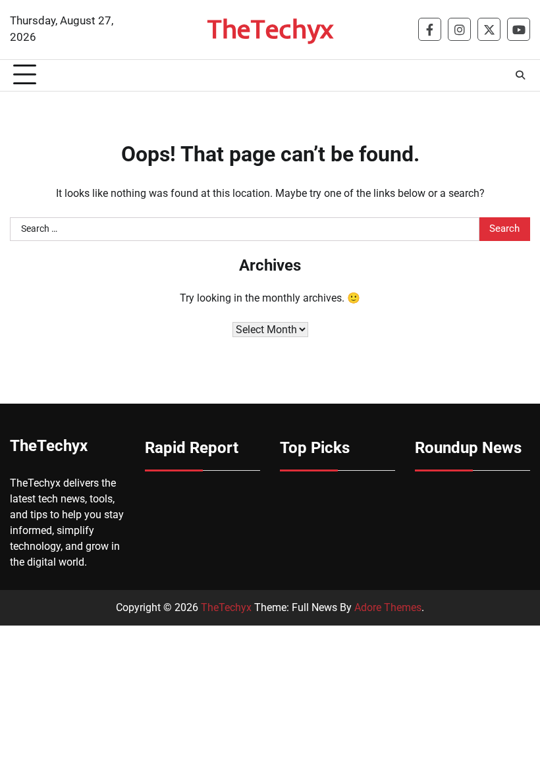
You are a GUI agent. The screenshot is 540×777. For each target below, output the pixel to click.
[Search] (520, 75)
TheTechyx (270, 28)
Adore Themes (387, 607)
